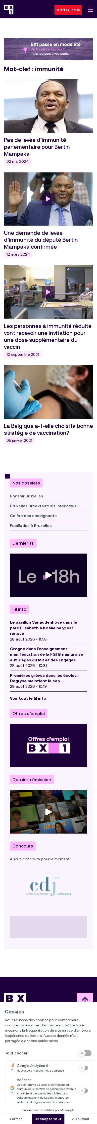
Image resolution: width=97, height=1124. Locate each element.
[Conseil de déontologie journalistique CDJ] (48, 886)
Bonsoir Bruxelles (26, 496)
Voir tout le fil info (28, 698)
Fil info (19, 609)
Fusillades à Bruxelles (31, 525)
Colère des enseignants (33, 516)
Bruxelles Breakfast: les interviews (43, 506)
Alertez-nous (68, 9)
